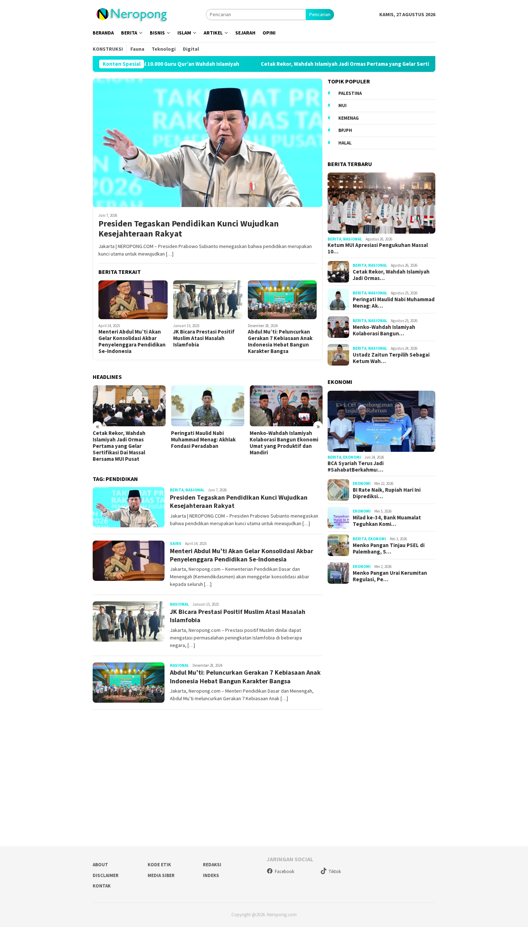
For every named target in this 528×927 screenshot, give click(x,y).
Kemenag (348, 118)
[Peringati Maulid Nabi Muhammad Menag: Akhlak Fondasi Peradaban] (207, 405)
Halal (345, 143)
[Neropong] (131, 13)
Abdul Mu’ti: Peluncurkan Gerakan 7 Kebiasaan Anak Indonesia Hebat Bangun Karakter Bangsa (280, 341)
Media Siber (161, 875)
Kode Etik (159, 865)
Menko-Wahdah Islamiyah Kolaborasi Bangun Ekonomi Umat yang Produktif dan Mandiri (284, 443)
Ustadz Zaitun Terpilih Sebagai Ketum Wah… (391, 358)
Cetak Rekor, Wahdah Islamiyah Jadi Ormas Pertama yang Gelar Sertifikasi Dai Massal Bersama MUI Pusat (359, 64)
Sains (175, 543)
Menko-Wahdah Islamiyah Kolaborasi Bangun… (384, 330)
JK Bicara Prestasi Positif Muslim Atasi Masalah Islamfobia (204, 338)
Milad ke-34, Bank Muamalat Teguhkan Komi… (387, 520)
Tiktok (335, 871)
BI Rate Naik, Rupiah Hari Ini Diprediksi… (387, 493)
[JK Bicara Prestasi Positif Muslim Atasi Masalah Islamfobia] (207, 299)
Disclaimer (106, 875)
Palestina (350, 93)
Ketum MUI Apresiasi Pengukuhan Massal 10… (378, 248)
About (100, 865)
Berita (177, 489)
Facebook (284, 871)
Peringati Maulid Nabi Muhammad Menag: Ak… (394, 302)
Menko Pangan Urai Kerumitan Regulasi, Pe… (390, 576)
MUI (342, 105)
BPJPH (345, 130)
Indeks (211, 875)
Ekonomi (352, 457)
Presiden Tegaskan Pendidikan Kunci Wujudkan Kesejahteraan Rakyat (188, 229)
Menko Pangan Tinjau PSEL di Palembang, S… (389, 548)
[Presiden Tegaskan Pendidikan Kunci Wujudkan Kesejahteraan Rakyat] (208, 142)
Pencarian (319, 14)
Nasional (194, 489)
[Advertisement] (381, 712)
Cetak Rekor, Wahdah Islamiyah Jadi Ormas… (391, 275)
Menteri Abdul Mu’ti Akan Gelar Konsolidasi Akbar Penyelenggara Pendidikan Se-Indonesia (132, 341)
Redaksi (212, 865)
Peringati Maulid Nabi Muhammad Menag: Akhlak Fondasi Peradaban (203, 439)
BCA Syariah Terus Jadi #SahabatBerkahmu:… (356, 466)
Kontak (102, 886)
